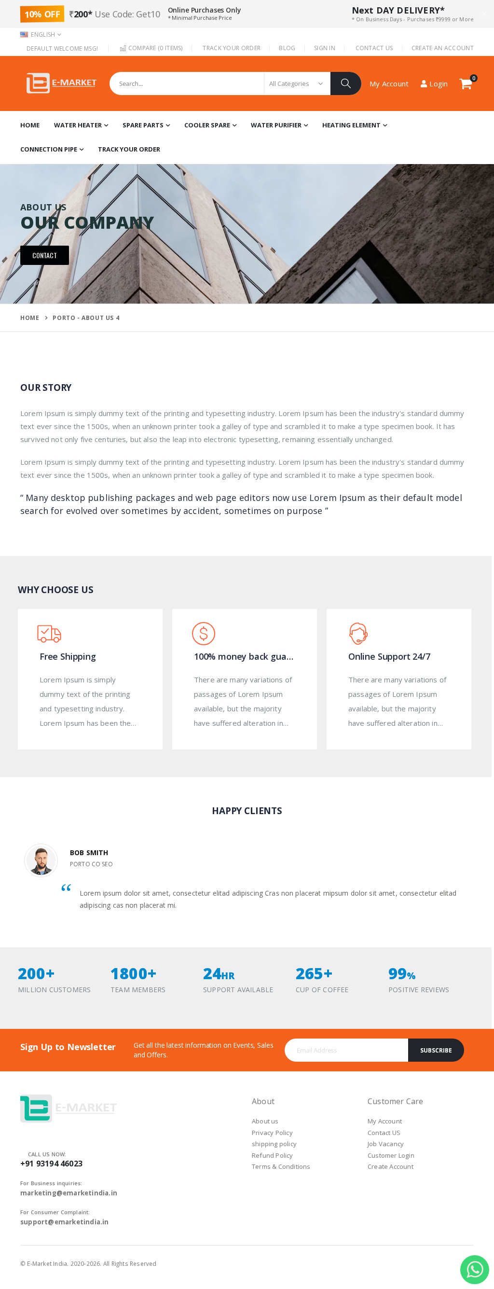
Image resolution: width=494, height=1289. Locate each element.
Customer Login (391, 1155)
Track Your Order (232, 48)
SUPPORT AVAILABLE (238, 989)
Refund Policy (272, 1155)
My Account (385, 1121)
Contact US (384, 1132)
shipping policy (274, 1143)
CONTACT (44, 255)
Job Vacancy (386, 1143)
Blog (287, 48)
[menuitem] (129, 150)
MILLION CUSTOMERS (54, 989)
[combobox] (235, 83)
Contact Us (374, 48)
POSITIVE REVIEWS (418, 989)
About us (265, 1121)
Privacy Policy (272, 1132)
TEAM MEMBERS (137, 989)
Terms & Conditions (281, 1166)
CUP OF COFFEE (322, 989)
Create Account (390, 1166)
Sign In (324, 48)
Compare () (154, 48)
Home (29, 318)
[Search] (345, 83)
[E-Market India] (61, 83)
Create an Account (443, 48)
